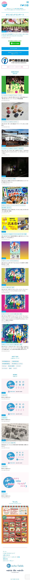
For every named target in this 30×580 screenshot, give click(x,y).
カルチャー (16, 95)
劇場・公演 (9, 287)
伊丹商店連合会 (6, 361)
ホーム (4, 551)
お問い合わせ (6, 555)
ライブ (15, 368)
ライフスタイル (9, 178)
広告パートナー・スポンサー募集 (15, 67)
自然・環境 (4, 207)
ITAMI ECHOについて (9, 553)
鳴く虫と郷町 (11, 366)
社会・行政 (13, 442)
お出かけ (11, 95)
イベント (18, 366)
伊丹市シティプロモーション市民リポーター (15, 53)
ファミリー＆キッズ (15, 205)
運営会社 (5, 559)
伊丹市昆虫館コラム (15, 48)
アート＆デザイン (5, 95)
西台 (10, 368)
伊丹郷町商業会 (6, 363)
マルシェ (4, 366)
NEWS (3, 392)
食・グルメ (21, 148)
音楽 (14, 178)
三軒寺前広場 (15, 361)
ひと (20, 95)
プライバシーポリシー (8, 560)
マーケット (4, 368)
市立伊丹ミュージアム (17, 363)
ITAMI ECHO (4, 395)
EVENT (4, 31)
